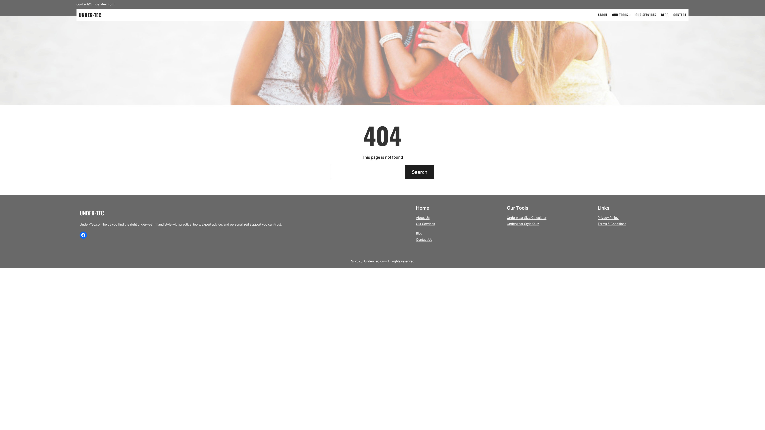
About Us (423, 218)
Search (419, 172)
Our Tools (620, 14)
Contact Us (424, 239)
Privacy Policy (608, 218)
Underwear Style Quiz (523, 224)
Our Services (425, 224)
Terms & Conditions (612, 224)
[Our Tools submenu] (630, 15)
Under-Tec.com (375, 261)
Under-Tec (90, 15)
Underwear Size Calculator (526, 218)
